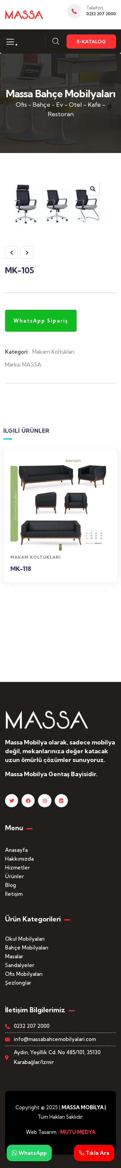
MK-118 (20, 569)
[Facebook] (28, 800)
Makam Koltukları (53, 351)
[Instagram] (44, 800)
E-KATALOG (91, 42)
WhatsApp (32, 1152)
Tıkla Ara (96, 1152)
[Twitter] (11, 800)
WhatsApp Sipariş (61, 538)
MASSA (31, 364)
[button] (92, 188)
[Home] (24, 15)
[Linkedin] (61, 800)
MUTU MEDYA (77, 1132)
